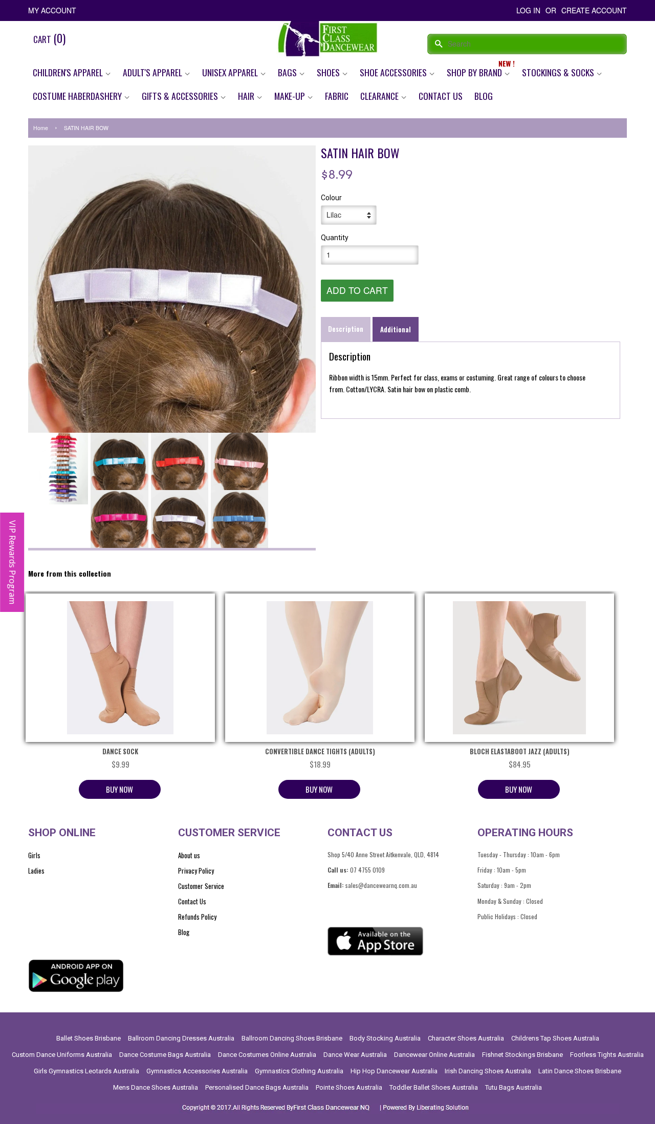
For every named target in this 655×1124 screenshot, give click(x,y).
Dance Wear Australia (355, 1054)
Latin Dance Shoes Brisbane (579, 1071)
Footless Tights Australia (607, 1054)
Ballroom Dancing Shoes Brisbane (292, 1038)
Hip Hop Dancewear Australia (394, 1071)
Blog (483, 95)
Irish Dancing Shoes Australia (488, 1071)
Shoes (329, 72)
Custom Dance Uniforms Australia (62, 1054)
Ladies (36, 870)
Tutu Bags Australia (513, 1087)
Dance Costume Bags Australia (165, 1054)
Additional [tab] (395, 329)
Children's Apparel (69, 72)
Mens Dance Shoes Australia (155, 1087)
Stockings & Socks (559, 72)
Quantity (334, 238)
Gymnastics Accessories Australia (197, 1071)
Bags (288, 72)
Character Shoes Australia (466, 1038)
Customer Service (201, 886)
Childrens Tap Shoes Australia (555, 1038)
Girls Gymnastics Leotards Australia (86, 1071)
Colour (331, 198)
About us (189, 855)
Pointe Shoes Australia (349, 1087)
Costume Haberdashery (78, 95)
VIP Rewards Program (12, 562)
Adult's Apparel (153, 72)
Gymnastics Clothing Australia (299, 1071)
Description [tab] (345, 329)
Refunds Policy (197, 916)
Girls (34, 855)
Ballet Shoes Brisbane (88, 1038)
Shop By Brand (475, 72)
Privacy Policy (196, 870)
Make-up (290, 95)
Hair (247, 95)
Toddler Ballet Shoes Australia (433, 1087)
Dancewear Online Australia (434, 1054)
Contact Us (441, 95)
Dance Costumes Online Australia (267, 1054)
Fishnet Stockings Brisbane (522, 1054)
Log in (528, 10)
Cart (49, 38)
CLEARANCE (380, 95)
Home (40, 128)
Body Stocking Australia (385, 1038)
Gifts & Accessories (181, 95)
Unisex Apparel (231, 72)
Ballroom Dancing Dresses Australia (181, 1038)
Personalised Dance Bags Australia (257, 1087)
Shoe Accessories (394, 72)
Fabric (336, 95)
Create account (594, 10)
